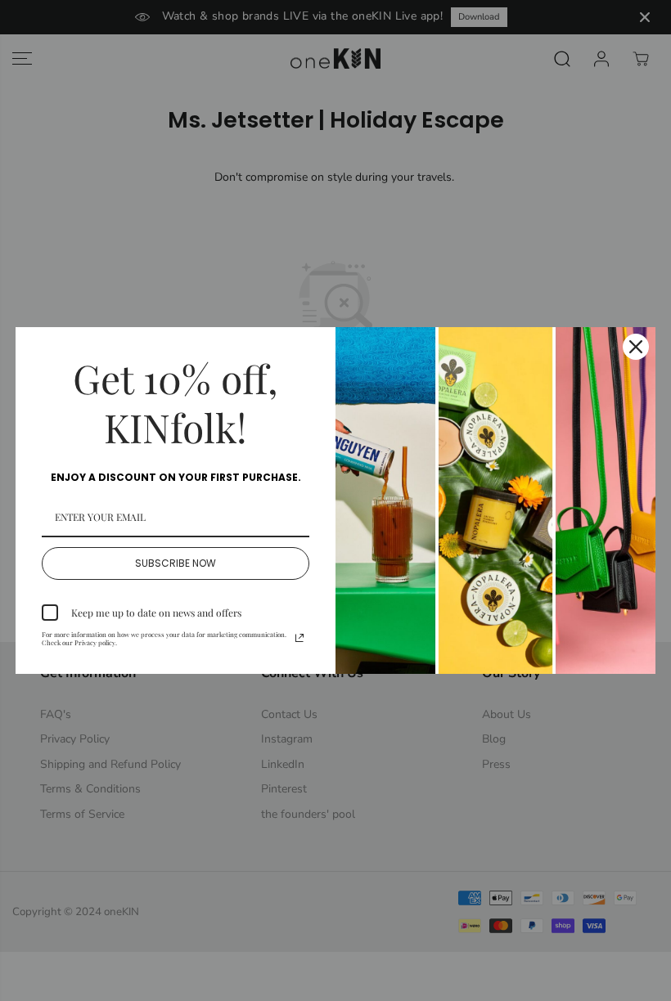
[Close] (635, 346)
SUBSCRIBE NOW (175, 563)
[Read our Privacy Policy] (299, 638)
